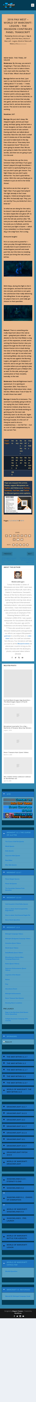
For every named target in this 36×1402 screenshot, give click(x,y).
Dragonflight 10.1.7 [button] (17, 1126)
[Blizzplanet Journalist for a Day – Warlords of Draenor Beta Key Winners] (18, 715)
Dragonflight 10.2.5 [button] (17, 1113)
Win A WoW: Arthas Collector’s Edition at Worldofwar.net (17, 777)
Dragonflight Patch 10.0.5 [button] (17, 1153)
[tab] (18, 794)
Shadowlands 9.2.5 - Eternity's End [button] (17, 1180)
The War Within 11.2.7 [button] (17, 1057)
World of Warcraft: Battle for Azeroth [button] (17, 1237)
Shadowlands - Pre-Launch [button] (17, 1219)
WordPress (18, 1313)
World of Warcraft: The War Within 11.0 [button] (19, 1090)
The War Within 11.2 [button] (16, 1063)
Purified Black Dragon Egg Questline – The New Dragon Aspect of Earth (17, 701)
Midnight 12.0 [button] (13, 927)
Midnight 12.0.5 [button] (14, 897)
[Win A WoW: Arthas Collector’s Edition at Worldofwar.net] (18, 765)
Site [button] (9, 794)
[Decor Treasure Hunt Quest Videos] (18, 741)
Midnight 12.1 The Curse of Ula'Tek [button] (19, 834)
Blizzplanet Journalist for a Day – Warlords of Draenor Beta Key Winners (17, 727)
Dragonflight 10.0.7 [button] (17, 1146)
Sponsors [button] (12, 1036)
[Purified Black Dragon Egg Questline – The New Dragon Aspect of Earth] (18, 683)
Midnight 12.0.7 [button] (14, 872)
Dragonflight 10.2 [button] (16, 1120)
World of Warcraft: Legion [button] (17, 1246)
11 (23, 521)
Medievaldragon (19, 36)
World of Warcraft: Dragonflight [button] (17, 1162)
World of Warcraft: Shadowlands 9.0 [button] (17, 1210)
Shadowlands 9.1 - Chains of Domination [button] (19, 1198)
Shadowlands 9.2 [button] (15, 1188)
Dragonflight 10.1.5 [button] (17, 1133)
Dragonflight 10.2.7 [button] (17, 1107)
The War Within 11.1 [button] (16, 1076)
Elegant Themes (17, 1311)
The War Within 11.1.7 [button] (17, 1070)
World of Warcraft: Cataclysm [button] (17, 1263)
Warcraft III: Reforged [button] (18, 1290)
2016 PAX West (17, 39)
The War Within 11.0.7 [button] (17, 1083)
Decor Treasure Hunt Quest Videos (16, 752)
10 (21, 521)
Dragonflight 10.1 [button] (16, 1139)
